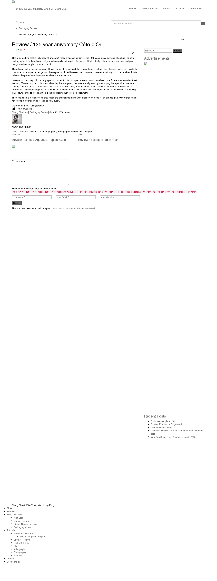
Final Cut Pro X (21, 542)
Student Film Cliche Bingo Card (166, 424)
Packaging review (22, 527)
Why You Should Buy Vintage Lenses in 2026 (173, 437)
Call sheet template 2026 (163, 421)
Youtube (18, 555)
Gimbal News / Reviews (25, 523)
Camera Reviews (22, 520)
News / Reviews (150, 8)
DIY (15, 545)
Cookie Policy (196, 8)
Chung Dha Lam (20, 112)
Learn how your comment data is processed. (73, 208)
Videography (20, 549)
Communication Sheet (162, 427)
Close (9, 508)
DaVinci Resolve (22, 539)
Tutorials (167, 8)
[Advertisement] (174, 339)
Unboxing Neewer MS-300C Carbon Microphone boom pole (177, 432)
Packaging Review (38, 112)
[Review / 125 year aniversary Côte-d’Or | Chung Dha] (39, 8)
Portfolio (133, 8)
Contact (180, 8)
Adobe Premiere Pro (23, 533)
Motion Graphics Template (33, 536)
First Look (18, 517)
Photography (20, 552)
